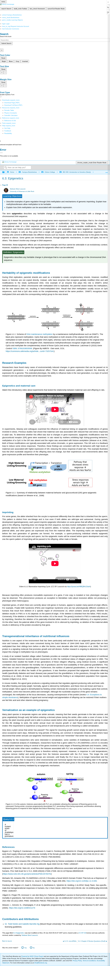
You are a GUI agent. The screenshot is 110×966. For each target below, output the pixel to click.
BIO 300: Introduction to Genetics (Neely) (76, 172)
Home (12, 172)
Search (6, 167)
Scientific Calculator (11, 115)
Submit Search (6, 43)
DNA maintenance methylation (40, 334)
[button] (7, 131)
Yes (25, 948)
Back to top (6, 941)
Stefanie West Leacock (17, 189)
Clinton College (49, 172)
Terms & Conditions (89, 960)
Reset (3, 58)
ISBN (14, 348)
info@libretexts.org (40, 963)
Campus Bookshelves (29, 172)
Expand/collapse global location (106, 171)
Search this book (5, 36)
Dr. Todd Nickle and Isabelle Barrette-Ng (22, 924)
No (34, 948)
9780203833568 (25, 348)
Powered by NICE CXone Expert (32, 956)
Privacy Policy (77, 960)
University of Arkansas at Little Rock (22, 191)
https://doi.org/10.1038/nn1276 (22, 908)
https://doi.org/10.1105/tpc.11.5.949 (81, 881)
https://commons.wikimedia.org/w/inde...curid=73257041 (30, 351)
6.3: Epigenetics (18, 933)
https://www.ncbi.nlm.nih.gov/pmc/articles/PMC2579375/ (27, 874)
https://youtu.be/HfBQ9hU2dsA (78, 586)
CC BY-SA (82, 933)
